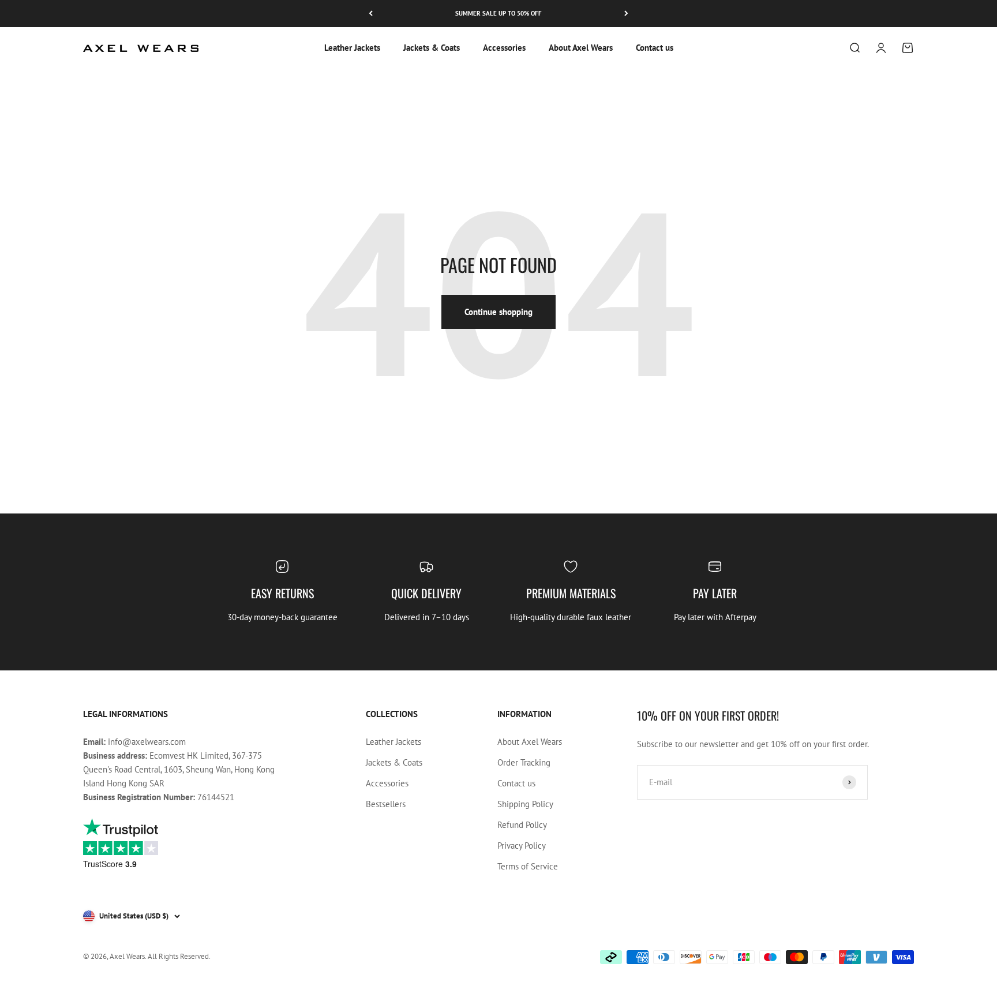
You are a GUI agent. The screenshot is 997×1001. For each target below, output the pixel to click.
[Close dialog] (709, 373)
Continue (423, 594)
